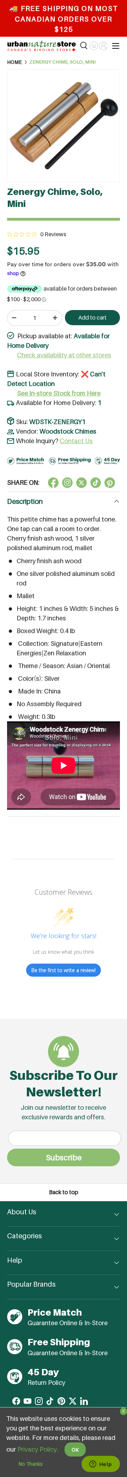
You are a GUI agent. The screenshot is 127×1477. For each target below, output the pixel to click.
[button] (93, 46)
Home (14, 62)
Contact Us (76, 441)
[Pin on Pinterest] (110, 483)
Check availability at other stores (64, 355)
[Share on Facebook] (53, 483)
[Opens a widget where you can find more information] (100, 1464)
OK (75, 1450)
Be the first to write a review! (63, 970)
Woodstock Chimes (68, 431)
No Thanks (30, 1464)
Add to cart (92, 317)
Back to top (63, 1192)
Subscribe (63, 1157)
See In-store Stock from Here (59, 393)
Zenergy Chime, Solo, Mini (62, 62)
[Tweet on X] (67, 483)
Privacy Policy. (37, 1449)
